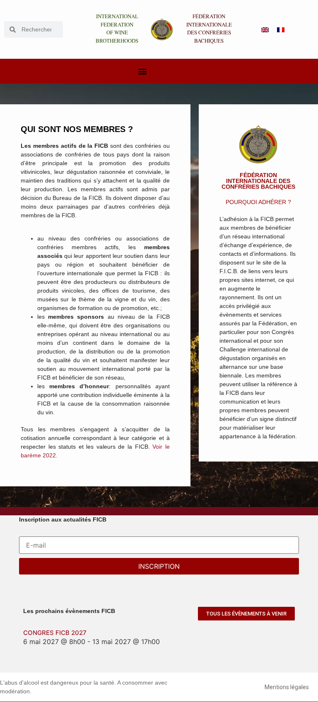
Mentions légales (287, 687)
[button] (142, 71)
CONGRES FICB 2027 (55, 633)
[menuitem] (265, 29)
